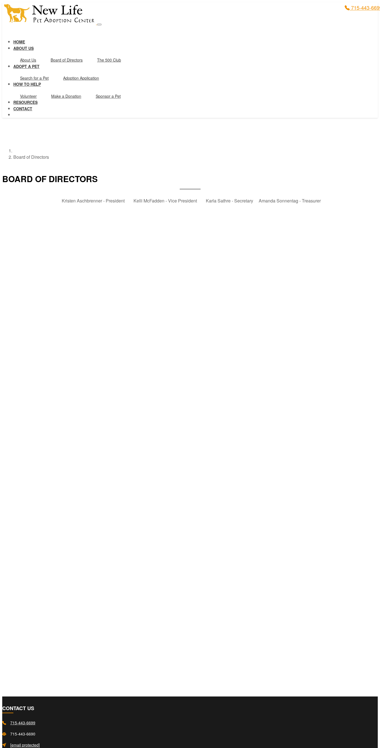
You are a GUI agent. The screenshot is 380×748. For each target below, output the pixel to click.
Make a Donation (66, 96)
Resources (25, 102)
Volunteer (28, 96)
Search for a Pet (34, 78)
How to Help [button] (27, 84)
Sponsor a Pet (108, 96)
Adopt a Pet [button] (26, 66)
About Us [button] (23, 48)
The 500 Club (109, 60)
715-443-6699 (22, 722)
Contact (22, 108)
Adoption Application (81, 78)
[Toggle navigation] (99, 24)
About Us (28, 60)
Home (19, 42)
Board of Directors (67, 60)
